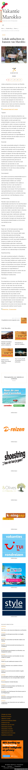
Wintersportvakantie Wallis (8, 720)
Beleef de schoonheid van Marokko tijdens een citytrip (13, 640)
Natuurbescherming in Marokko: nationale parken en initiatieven (6, 343)
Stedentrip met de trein (7, 724)
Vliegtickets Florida (6, 726)
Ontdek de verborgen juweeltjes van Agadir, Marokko (12, 635)
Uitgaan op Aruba (6, 714)
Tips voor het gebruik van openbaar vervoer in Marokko (20, 360)
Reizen (3, 34)
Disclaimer (9, 766)
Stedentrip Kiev (5, 722)
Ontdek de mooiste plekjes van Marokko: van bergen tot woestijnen (12, 686)
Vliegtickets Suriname (7, 731)
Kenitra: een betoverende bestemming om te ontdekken (12, 645)
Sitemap (3, 766)
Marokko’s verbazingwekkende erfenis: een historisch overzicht (12, 697)
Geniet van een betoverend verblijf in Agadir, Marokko (12, 671)
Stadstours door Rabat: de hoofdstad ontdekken (6, 361)
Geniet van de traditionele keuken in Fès (11, 661)
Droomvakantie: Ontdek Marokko (9, 682)
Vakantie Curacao (5, 718)
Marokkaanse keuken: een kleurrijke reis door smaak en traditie (12, 656)
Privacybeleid (20, 764)
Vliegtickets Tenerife (7, 728)
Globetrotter (14, 73)
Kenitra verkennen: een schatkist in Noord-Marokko (12, 666)
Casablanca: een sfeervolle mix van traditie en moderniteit (13, 703)
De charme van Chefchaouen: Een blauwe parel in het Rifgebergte (13, 692)
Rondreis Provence (6, 716)
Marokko (3, 628)
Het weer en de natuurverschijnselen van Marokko (13, 630)
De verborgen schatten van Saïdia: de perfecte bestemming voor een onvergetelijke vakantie (13, 677)
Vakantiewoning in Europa (8, 733)
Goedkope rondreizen (7, 735)
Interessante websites (9, 768)
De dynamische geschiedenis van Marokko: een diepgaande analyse (13, 651)
